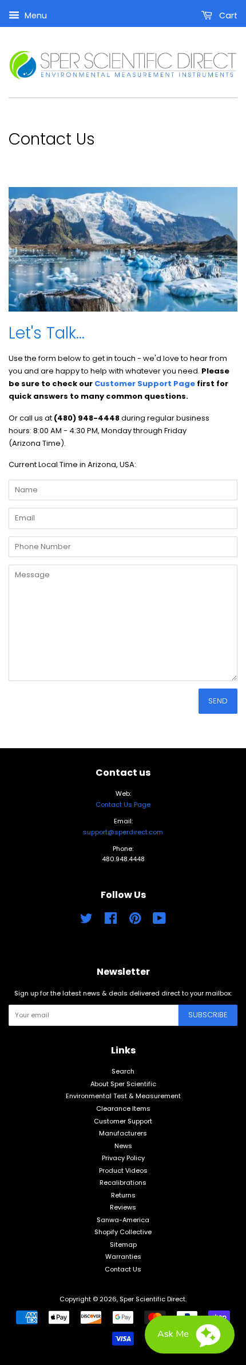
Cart (227, 15)
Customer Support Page (144, 383)
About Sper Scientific (123, 1083)
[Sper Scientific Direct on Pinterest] (135, 920)
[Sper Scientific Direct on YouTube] (159, 920)
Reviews (123, 1207)
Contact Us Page (123, 804)
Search (123, 1071)
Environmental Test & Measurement (123, 1095)
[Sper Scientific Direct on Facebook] (110, 920)
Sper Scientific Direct (152, 1299)
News (123, 1145)
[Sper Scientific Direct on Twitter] (86, 920)
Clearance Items (123, 1108)
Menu (34, 15)
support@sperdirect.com (123, 832)
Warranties (123, 1256)
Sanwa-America (123, 1219)
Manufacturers (123, 1133)
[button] (190, 1335)
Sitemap (123, 1244)
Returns (123, 1195)
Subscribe (208, 1014)
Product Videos (123, 1170)
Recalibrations (123, 1182)
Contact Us (123, 1269)
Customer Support (123, 1121)
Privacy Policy (123, 1157)
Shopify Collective (123, 1231)
